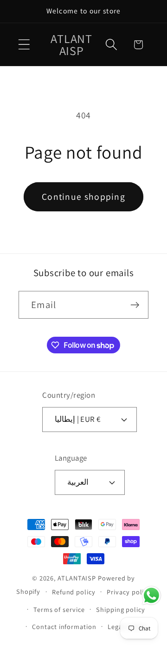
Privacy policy (129, 591)
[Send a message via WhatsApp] (151, 595)
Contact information (64, 626)
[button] (24, 44)
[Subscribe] (135, 305)
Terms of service (59, 609)
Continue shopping (83, 197)
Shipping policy (120, 609)
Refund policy (74, 591)
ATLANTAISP (77, 578)
